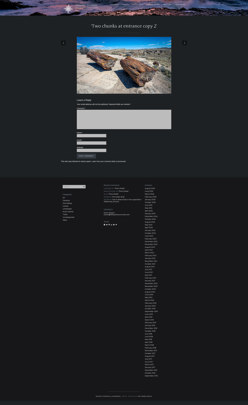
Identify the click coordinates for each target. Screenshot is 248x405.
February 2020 (151, 303)
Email (79, 140)
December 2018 (151, 328)
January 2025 (150, 213)
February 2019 (150, 323)
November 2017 (151, 350)
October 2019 (150, 309)
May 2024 (148, 225)
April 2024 (149, 227)
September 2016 (151, 376)
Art (64, 198)
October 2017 (150, 353)
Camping (66, 200)
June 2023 (149, 236)
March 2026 (149, 194)
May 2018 (148, 339)
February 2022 (150, 255)
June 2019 (149, 314)
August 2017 (150, 356)
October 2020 (150, 289)
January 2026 (150, 200)
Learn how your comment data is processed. (109, 161)
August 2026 (150, 188)
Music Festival (68, 212)
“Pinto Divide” (120, 188)
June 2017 (149, 362)
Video (65, 220)
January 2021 (150, 281)
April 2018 (148, 342)
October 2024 (150, 219)
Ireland (65, 206)
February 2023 (150, 239)
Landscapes (67, 209)
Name (80, 133)
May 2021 (148, 275)
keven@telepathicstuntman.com (117, 215)
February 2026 (150, 197)
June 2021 (149, 272)
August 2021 (150, 267)
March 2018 (149, 345)
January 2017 (150, 367)
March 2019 (149, 320)
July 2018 (148, 334)
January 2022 (150, 258)
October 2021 (150, 264)
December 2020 (151, 283)
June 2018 (149, 337)
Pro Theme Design (145, 396)
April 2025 (149, 211)
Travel (65, 214)
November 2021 (151, 261)
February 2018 (150, 348)
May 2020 (148, 297)
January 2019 (150, 325)
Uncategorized (68, 217)
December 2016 (151, 370)
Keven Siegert (109, 213)
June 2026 (149, 191)
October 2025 (150, 202)
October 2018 (150, 331)
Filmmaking (67, 203)
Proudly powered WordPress (108, 396)
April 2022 (149, 250)
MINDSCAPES (167, 4)
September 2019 (151, 311)
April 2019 (148, 317)
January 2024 (150, 230)
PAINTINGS (125, 4)
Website (80, 147)
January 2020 (150, 306)
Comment (81, 108)
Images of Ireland (153, 4)
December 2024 (151, 216)
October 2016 (150, 373)
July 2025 (148, 205)
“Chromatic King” (118, 197)
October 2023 (150, 233)
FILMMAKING (115, 4)
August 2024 (150, 222)
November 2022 (151, 244)
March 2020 (149, 300)
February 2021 (150, 278)
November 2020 (151, 286)
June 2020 (149, 295)
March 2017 (149, 364)
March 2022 (149, 253)
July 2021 (148, 269)
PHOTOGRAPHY (138, 4)
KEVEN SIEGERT (180, 4)
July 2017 (148, 359)
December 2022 (151, 241)
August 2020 (150, 292)
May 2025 (148, 208)
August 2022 (150, 247)
